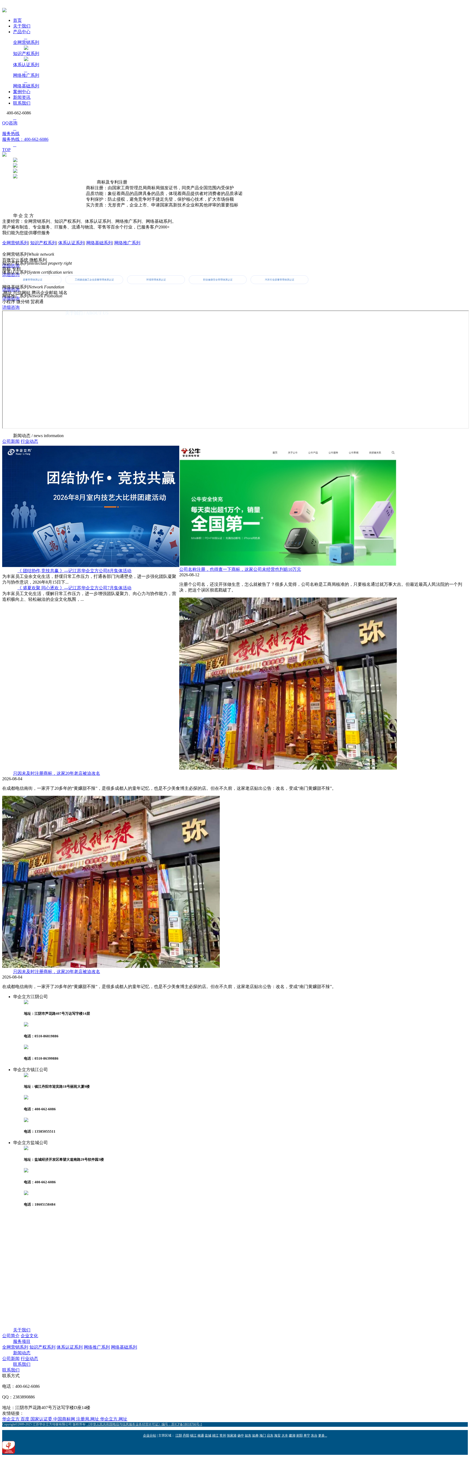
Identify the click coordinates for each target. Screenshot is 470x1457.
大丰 (285, 1435)
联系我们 (21, 103)
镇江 (193, 1435)
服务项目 (21, 1341)
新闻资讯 (21, 97)
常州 (222, 1435)
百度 (25, 1419)
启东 (270, 1435)
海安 (277, 1435)
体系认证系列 (71, 242)
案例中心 (21, 91)
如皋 (255, 1435)
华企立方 (11, 1419)
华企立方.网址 (113, 1419)
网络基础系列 (99, 242)
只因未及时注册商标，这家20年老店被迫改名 (56, 773)
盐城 (208, 1435)
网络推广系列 (127, 242)
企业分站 (149, 1435)
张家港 (232, 1435)
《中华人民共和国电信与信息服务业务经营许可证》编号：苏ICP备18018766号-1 (144, 1424)
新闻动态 (21, 1353)
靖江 (215, 1435)
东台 (314, 1435)
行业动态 (29, 441)
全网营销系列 (15, 242)
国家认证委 (41, 1419)
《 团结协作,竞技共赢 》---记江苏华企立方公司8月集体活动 (74, 570)
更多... (322, 1435)
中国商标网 (64, 1419)
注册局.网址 (88, 1419)
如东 (248, 1435)
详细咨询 (11, 307)
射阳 (299, 1435)
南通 (200, 1435)
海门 (262, 1435)
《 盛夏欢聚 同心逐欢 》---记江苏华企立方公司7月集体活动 (74, 588)
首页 (17, 20)
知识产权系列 (43, 242)
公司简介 (11, 1335)
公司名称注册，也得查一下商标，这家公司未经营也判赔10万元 (240, 569)
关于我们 (21, 26)
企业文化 (29, 1335)
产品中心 (21, 31)
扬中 (240, 1435)
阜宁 (307, 1435)
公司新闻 (11, 441)
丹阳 (186, 1435)
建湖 (292, 1435)
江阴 (178, 1435)
